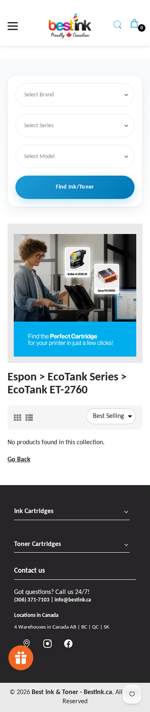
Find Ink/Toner (75, 187)
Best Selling (108, 416)
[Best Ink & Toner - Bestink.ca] (70, 26)
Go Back (19, 459)
